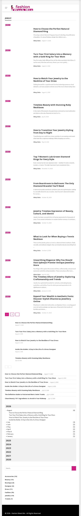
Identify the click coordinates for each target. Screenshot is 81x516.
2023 (8, 448)
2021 (8, 455)
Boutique (8, 483)
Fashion (8, 492)
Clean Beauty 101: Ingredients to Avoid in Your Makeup (25, 398)
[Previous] (6, 367)
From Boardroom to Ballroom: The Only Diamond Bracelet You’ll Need (53, 184)
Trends (7, 499)
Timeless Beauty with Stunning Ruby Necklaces (52, 106)
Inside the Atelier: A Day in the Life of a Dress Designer (35, 349)
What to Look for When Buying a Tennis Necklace (53, 237)
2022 (8, 451)
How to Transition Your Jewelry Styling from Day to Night (53, 131)
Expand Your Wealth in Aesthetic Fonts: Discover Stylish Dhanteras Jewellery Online (53, 299)
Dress (7, 489)
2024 (8, 444)
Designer (8, 486)
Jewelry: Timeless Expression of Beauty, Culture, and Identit (53, 212)
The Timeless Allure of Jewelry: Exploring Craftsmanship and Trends (54, 278)
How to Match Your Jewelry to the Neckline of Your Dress (50, 79)
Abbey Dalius (37, 41)
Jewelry (8, 25)
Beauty (7, 480)
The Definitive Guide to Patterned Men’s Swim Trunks (25, 394)
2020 (8, 459)
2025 (8, 440)
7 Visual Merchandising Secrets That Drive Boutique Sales (29, 2)
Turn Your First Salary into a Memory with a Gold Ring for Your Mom (52, 55)
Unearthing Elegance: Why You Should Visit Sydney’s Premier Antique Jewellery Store (53, 262)
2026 (8, 406)
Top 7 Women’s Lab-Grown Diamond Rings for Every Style (51, 158)
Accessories (9, 476)
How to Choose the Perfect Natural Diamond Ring (51, 30)
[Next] (9, 367)
